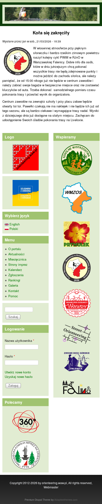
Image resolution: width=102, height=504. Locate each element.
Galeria (13, 285)
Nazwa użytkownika (19, 340)
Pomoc (13, 296)
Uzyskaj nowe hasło (18, 376)
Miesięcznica (17, 259)
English (14, 224)
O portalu (14, 249)
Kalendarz (15, 269)
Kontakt (13, 291)
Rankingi (14, 280)
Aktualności (16, 254)
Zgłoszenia (15, 275)
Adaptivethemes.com (65, 499)
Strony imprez (18, 264)
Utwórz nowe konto (18, 372)
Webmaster (51, 487)
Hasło (10, 356)
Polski (13, 228)
